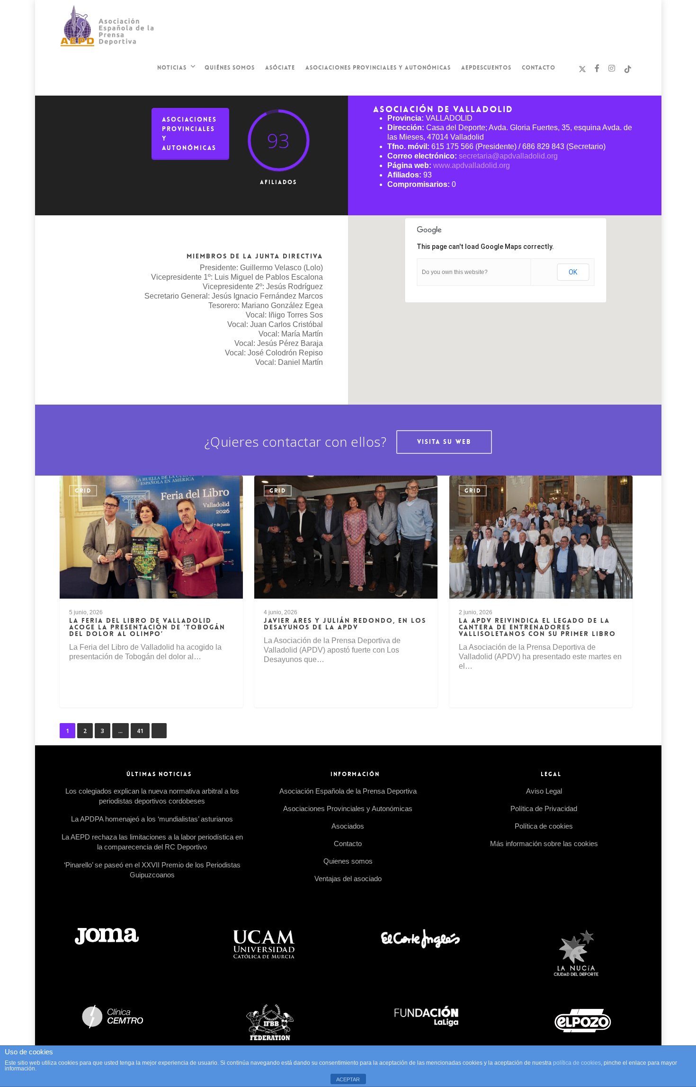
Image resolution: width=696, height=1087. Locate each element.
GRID (83, 491)
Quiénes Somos (230, 67)
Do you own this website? (455, 272)
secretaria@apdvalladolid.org (508, 156)
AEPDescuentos (486, 67)
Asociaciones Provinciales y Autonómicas (378, 67)
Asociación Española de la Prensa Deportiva (348, 791)
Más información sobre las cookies (544, 844)
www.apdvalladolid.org (471, 165)
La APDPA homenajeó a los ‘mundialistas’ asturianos (152, 819)
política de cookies (577, 1063)
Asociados (347, 826)
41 (140, 731)
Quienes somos (348, 861)
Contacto (538, 67)
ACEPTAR (348, 1079)
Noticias (172, 67)
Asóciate (280, 67)
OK (573, 272)
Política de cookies (544, 826)
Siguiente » (159, 730)
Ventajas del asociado (348, 879)
